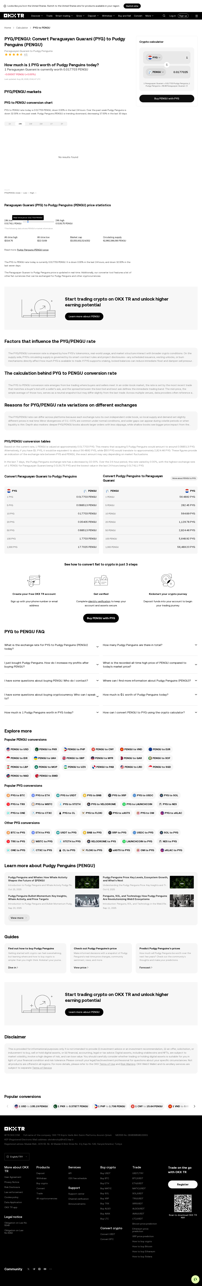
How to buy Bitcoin (142, 1246)
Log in (172, 16)
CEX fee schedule (77, 1178)
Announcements (76, 1204)
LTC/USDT (137, 1218)
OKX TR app (10, 1207)
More (148, 16)
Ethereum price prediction (140, 1230)
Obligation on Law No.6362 (13, 1231)
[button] (164, 16)
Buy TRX (104, 1203)
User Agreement (12, 1177)
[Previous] (7, 1106)
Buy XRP (104, 1198)
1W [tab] (30, 124)
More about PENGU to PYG (184, 478)
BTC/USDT (137, 1178)
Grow (79, 16)
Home (7, 27)
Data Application (13, 1202)
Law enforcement (13, 1192)
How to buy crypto (142, 1241)
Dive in (12, 967)
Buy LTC (104, 1218)
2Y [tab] (62, 124)
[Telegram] (34, 1269)
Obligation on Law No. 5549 (15, 1224)
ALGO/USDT (138, 1208)
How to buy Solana (142, 1256)
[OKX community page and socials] (50, 1269)
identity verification (99, 601)
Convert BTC (107, 1239)
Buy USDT (105, 1173)
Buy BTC (104, 1178)
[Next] (194, 1106)
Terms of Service (42, 1067)
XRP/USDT (137, 1203)
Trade (49, 16)
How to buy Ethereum (143, 1251)
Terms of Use (107, 1064)
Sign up (183, 16)
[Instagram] (39, 1269)
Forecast (145, 967)
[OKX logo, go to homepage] (14, 16)
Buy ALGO (105, 1208)
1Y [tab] (51, 124)
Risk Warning (128, 1064)
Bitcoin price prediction (144, 1223)
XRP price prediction (143, 1236)
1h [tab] (10, 124)
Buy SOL (104, 1193)
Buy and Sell (124, 16)
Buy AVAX (105, 1213)
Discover (35, 16)
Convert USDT (107, 1234)
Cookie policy (11, 1197)
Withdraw (107, 16)
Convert (138, 16)
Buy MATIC (106, 1188)
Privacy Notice (11, 1182)
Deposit (92, 16)
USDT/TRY (137, 1173)
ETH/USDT (137, 1183)
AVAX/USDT (138, 1213)
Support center (76, 1193)
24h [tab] (20, 124)
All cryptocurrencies (46, 1198)
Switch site (132, 6)
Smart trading (63, 16)
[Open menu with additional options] (196, 16)
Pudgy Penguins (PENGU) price (32, 250)
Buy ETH (104, 1183)
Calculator (22, 27)
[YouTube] (45, 1269)
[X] (28, 1269)
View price (80, 967)
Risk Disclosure (12, 1187)
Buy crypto (42, 1183)
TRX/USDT (137, 1198)
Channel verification (78, 1199)
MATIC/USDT (139, 1188)
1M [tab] (41, 124)
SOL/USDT (137, 1193)
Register (183, 1184)
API (69, 1173)
